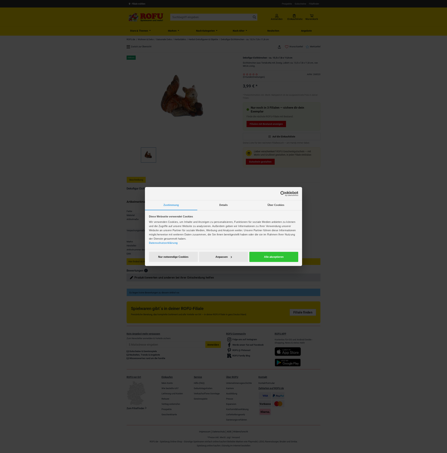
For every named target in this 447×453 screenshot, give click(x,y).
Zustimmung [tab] (171, 204)
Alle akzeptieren (274, 256)
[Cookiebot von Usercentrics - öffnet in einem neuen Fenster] (283, 193)
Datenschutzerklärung (163, 242)
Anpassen (221, 256)
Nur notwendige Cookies (173, 256)
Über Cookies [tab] (276, 204)
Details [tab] (223, 204)
